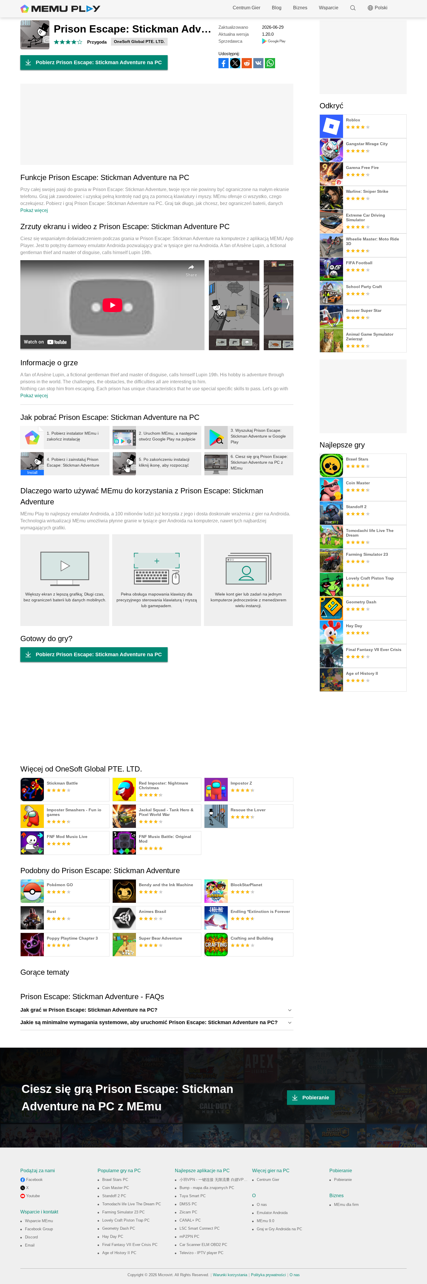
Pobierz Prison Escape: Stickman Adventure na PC (99, 62)
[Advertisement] (156, 124)
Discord (31, 1237)
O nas (262, 1204)
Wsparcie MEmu (39, 1221)
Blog (276, 7)
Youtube (33, 1196)
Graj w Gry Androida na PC (279, 1229)
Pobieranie (315, 1097)
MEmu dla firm (346, 1204)
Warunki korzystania (230, 1275)
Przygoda (97, 41)
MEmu (60, 9)
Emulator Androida (272, 1213)
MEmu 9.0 (265, 1221)
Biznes (300, 7)
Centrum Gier (246, 7)
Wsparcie (328, 7)
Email (30, 1245)
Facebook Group (39, 1229)
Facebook (34, 1179)
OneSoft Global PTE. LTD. (139, 41)
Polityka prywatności (268, 1275)
